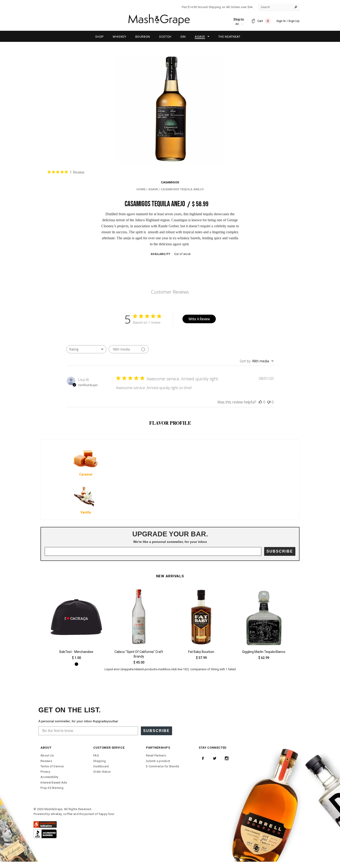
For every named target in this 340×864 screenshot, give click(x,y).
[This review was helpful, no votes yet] (260, 402)
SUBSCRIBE (279, 551)
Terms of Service (52, 766)
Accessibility (49, 777)
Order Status (102, 771)
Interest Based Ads (53, 782)
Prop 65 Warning (51, 788)
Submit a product (158, 761)
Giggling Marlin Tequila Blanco (263, 652)
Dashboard (101, 766)
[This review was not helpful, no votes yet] (268, 402)
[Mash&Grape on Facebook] (203, 758)
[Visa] (45, 833)
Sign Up (294, 21)
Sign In (281, 21)
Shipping (99, 761)
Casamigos (170, 182)
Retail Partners (156, 755)
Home (140, 189)
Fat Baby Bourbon (201, 652)
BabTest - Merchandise (76, 652)
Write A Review (199, 319)
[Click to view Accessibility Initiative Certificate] (45, 824)
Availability (160, 254)
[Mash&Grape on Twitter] (214, 758)
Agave (153, 189)
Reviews (46, 761)
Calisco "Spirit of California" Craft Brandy (138, 654)
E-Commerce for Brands (162, 766)
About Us (47, 755)
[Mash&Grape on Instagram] (227, 758)
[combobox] (86, 349)
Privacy (45, 771)
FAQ (96, 755)
